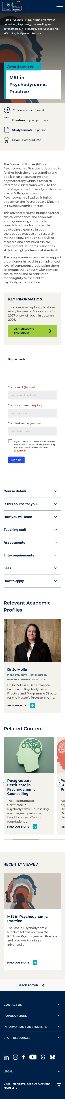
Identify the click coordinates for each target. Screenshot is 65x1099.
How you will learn (18, 517)
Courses (18, 19)
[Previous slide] (3, 783)
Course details (15, 491)
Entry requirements (19, 555)
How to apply (14, 581)
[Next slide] (60, 783)
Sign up (16, 460)
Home (7, 19)
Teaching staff (15, 530)
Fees (7, 568)
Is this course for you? (21, 504)
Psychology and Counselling (41, 28)
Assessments (14, 542)
